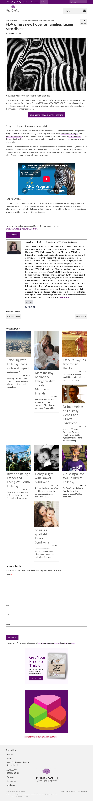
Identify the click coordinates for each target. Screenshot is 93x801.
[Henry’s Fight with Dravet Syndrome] (46, 457)
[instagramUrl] (29, 306)
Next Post (80, 316)
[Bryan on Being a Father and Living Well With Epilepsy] (18, 457)
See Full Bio (64, 297)
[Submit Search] (71, 1)
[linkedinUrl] (34, 306)
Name (7, 605)
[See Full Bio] (70, 297)
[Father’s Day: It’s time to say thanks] (74, 344)
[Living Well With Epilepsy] (46, 8)
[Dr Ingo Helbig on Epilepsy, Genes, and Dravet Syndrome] (74, 394)
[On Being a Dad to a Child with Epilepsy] (74, 457)
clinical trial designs (69, 133)
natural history (74, 136)
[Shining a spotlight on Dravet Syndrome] (46, 514)
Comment (9, 574)
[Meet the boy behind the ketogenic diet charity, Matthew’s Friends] (46, 350)
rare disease (10, 311)
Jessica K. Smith (13, 33)
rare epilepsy (16, 311)
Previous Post (14, 316)
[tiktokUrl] (31, 306)
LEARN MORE (13, 235)
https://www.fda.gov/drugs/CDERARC (22, 229)
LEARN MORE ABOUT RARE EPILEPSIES (46, 115)
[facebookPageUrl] (26, 306)
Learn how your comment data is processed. (56, 643)
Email (7, 615)
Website (8, 624)
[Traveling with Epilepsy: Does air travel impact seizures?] (18, 344)
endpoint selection (14, 136)
